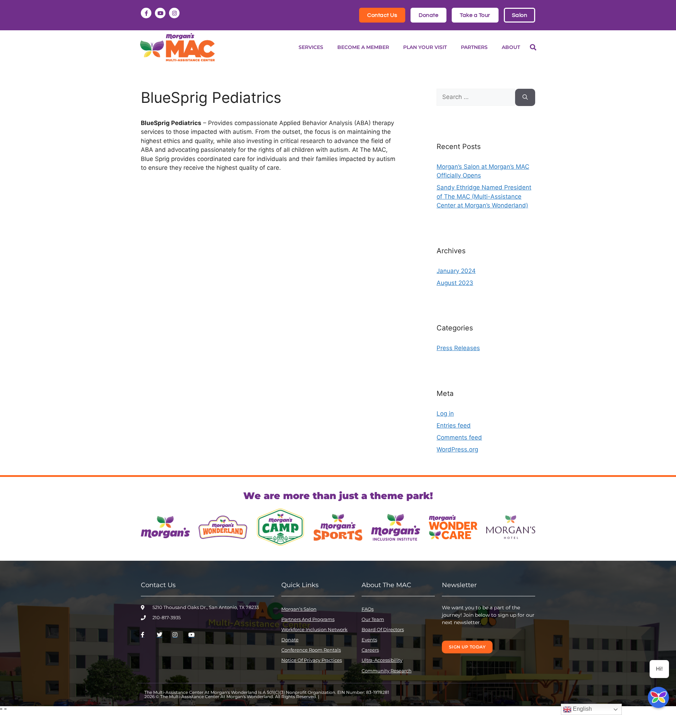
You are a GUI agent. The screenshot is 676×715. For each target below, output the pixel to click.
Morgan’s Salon (299, 609)
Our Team (373, 619)
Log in (445, 413)
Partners (474, 47)
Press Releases (458, 348)
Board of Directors (383, 629)
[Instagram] (174, 13)
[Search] (525, 97)
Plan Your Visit (425, 47)
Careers (370, 650)
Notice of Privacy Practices (311, 660)
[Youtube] (160, 13)
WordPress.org (457, 449)
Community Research (387, 670)
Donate (290, 639)
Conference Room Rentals (311, 650)
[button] (533, 47)
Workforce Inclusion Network (314, 629)
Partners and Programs (307, 619)
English (581, 709)
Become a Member (363, 47)
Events (369, 639)
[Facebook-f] (146, 13)
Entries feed (454, 425)
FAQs (368, 609)
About (511, 47)
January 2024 (456, 270)
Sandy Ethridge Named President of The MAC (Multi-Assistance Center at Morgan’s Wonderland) (484, 196)
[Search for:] (476, 97)
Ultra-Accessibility (382, 660)
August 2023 (455, 282)
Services (311, 47)
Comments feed (459, 437)
